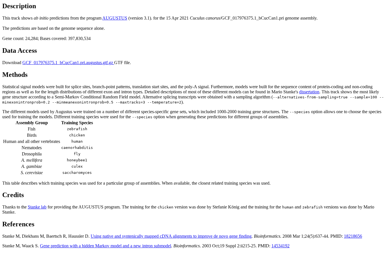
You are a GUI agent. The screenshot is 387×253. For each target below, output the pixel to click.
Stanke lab (37, 206)
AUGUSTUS (114, 18)
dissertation (309, 91)
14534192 (280, 245)
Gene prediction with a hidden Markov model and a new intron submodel (105, 245)
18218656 (353, 236)
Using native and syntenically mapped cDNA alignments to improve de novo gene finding (171, 236)
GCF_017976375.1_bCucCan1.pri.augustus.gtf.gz (68, 62)
